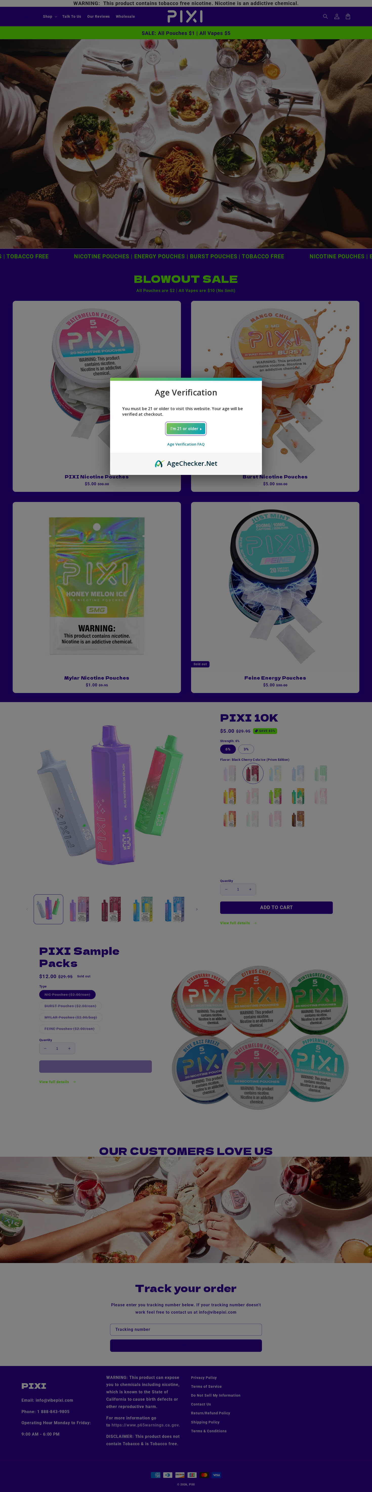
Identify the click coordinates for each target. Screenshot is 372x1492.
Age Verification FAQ (186, 444)
